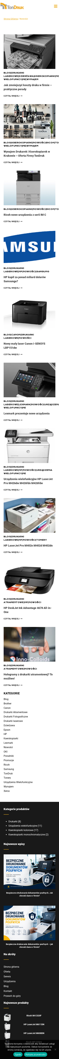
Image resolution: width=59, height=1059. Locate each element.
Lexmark (24, 404)
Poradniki (9, 755)
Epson (7, 729)
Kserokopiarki (44, 76)
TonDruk (8, 773)
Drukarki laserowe (13, 721)
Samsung (42, 271)
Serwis (7, 976)
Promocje (9, 760)
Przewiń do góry (12, 995)
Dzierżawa (26, 76)
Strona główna (11, 966)
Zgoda (18, 1054)
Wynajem (32, 79)
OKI (5, 751)
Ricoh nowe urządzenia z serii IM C (25, 214)
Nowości (39, 142)
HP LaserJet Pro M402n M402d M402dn (28, 545)
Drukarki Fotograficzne (16, 716)
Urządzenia (10, 981)
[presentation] (29, 51)
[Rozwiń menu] (55, 6)
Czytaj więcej (13, 96)
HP (20, 271)
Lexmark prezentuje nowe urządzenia (27, 413)
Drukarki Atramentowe (15, 712)
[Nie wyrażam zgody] (55, 1049)
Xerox (7, 791)
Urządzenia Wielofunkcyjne (18, 782)
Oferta (7, 971)
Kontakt (8, 991)
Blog (7, 73)
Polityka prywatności (36, 1054)
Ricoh (50, 142)
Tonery (41, 540)
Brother (7, 703)
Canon (16, 335)
